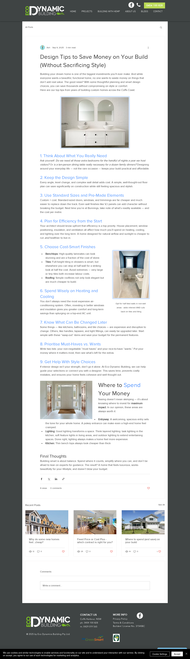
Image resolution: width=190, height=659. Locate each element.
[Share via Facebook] (41, 479)
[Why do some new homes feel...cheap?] (46, 522)
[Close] (186, 654)
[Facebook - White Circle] (140, 616)
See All (161, 504)
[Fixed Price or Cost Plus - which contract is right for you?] (95, 522)
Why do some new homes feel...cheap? (44, 541)
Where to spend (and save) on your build (142, 541)
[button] (161, 27)
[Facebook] (131, 5)
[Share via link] (63, 479)
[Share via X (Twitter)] (48, 479)
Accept (177, 653)
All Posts (29, 27)
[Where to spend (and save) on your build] (143, 522)
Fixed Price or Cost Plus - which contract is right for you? (95, 541)
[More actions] (148, 47)
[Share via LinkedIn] (56, 479)
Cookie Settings (159, 653)
